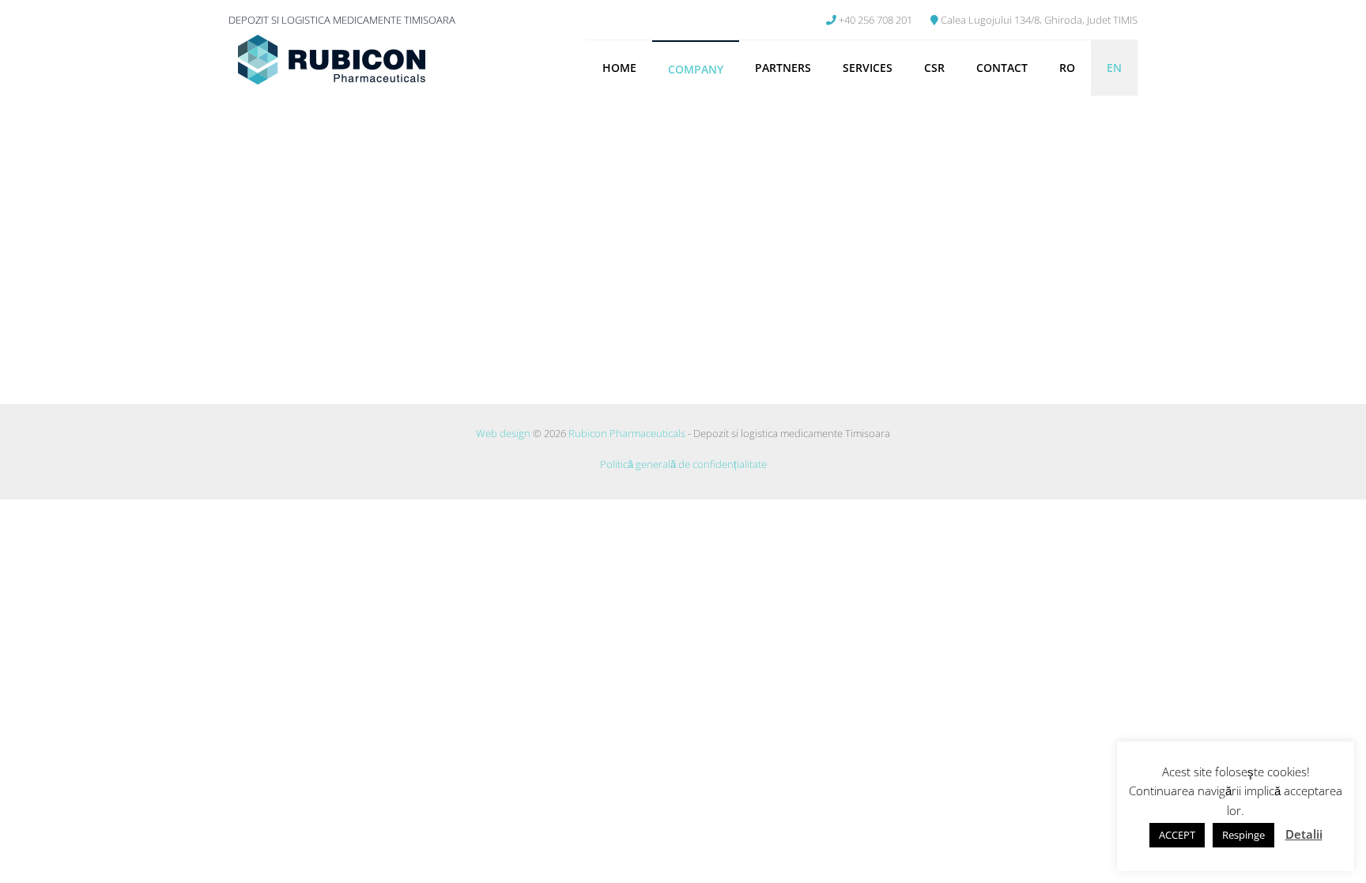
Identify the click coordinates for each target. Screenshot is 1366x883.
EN (1114, 67)
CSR (934, 67)
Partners (783, 67)
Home (619, 67)
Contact (1002, 67)
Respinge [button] (1243, 835)
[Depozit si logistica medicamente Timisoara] (331, 62)
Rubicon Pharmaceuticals (626, 433)
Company (695, 69)
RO (1067, 67)
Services (867, 67)
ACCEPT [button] (1177, 835)
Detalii (1304, 834)
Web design (503, 433)
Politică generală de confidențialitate (683, 464)
